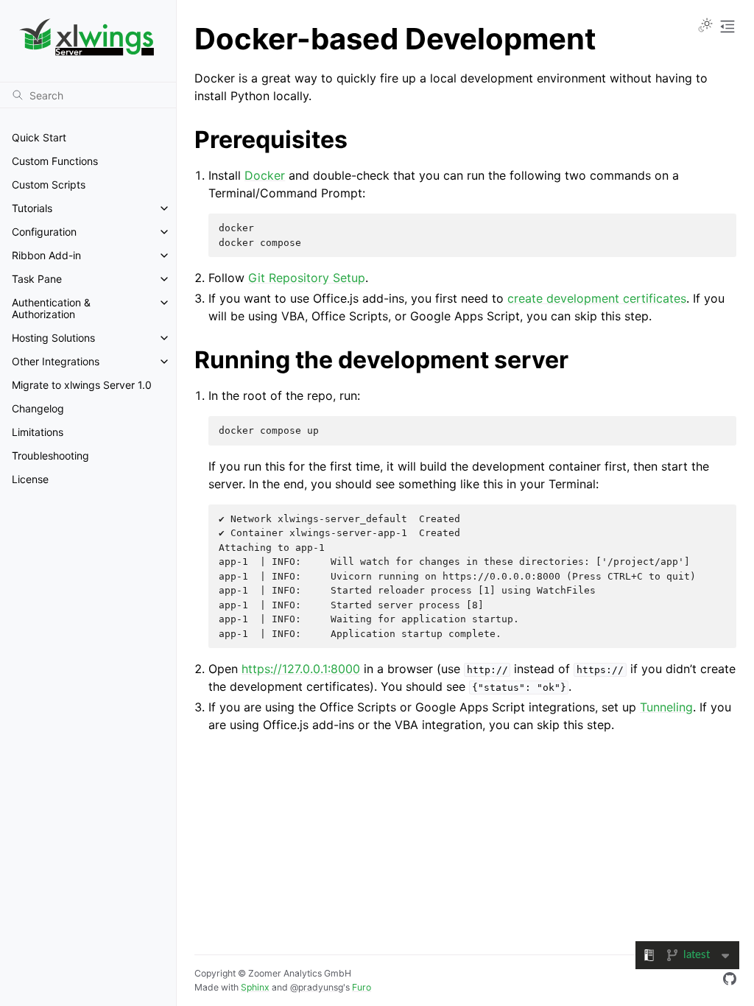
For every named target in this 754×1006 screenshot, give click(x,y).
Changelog (38, 408)
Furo (361, 987)
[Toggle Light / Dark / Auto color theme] (705, 26)
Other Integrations (55, 361)
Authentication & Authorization (51, 308)
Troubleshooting (50, 455)
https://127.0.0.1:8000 (301, 668)
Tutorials (32, 208)
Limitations (37, 432)
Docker (264, 175)
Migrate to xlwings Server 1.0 (82, 385)
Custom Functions (55, 161)
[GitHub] (729, 981)
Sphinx (255, 987)
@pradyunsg (316, 987)
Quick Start (39, 137)
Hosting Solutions (53, 337)
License (30, 479)
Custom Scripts (48, 184)
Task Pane (37, 278)
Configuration (44, 231)
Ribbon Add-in (46, 255)
